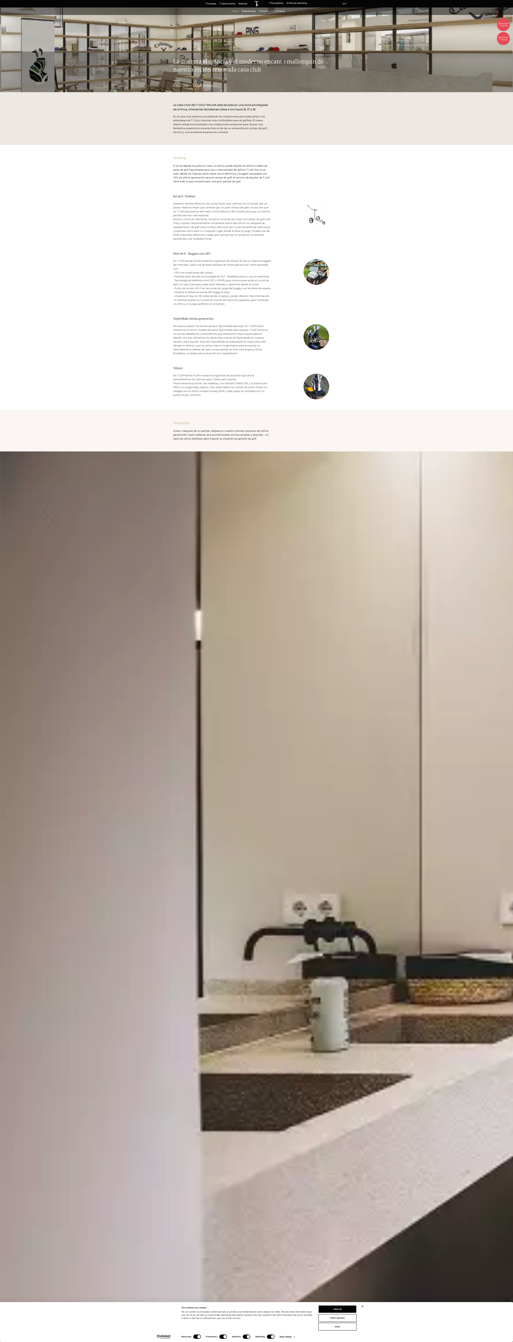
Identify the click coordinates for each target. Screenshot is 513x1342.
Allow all (337, 1309)
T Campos (210, 3)
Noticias (242, 3)
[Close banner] (362, 1306)
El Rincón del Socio (297, 3)
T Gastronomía (227, 3)
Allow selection (337, 1318)
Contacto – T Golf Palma (272, 11)
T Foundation (276, 3)
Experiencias (249, 11)
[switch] (223, 1337)
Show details (285, 1337)
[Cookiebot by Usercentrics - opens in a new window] (163, 1337)
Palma (235, 11)
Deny (337, 1326)
